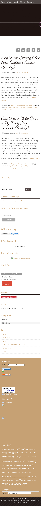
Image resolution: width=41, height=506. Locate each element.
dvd (16, 457)
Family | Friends (13, 461)
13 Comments (24, 72)
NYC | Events (27, 164)
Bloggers (5, 453)
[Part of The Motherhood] (10, 419)
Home (3, 2)
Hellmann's (33, 166)
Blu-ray (18, 453)
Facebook (5, 461)
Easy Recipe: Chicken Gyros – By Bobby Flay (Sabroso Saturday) (19, 123)
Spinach (17, 168)
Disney (11, 456)
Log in (25, 502)
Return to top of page (20, 498)
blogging (12, 453)
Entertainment (28, 456)
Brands (16, 2)
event (24, 107)
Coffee (22, 453)
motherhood (24, 465)
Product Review (17, 473)
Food (19, 461)
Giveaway (30, 461)
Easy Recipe (19, 107)
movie (31, 465)
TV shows (16, 480)
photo (9, 473)
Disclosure (30, 2)
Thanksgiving (10, 480)
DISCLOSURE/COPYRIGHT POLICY (14, 344)
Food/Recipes (29, 105)
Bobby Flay (8, 166)
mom (18, 465)
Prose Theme (18, 500)
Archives (3, 308)
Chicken (14, 166)
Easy (14, 107)
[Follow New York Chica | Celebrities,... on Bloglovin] (10, 235)
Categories (4, 319)
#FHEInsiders (6, 449)
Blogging (13, 105)
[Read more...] (35, 158)
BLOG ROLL (7, 337)
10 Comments (24, 133)
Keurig (3, 465)
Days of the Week (20, 105)
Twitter (22, 480)
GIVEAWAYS (7, 348)
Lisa (17, 72)
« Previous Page (6, 178)
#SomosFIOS (14, 449)
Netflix (12, 469)
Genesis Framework (32, 500)
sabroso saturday (10, 168)
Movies (5, 468)
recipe (31, 107)
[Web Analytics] (6, 375)
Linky (11, 465)
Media (22, 2)
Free (23, 461)
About (9, 2)
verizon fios (28, 480)
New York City (28, 468)
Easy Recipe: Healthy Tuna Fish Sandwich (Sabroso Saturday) (20, 63)
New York (18, 469)
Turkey (21, 168)
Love (14, 465)
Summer (4, 480)
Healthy (28, 107)
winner (34, 480)
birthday (31, 449)
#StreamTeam (23, 449)
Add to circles (5, 284)
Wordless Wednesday (14, 483)
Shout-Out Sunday (31, 477)
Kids (7, 465)
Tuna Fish (9, 109)
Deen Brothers (8, 107)
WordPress (18, 502)
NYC (4, 472)
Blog (34, 449)
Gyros (27, 166)
